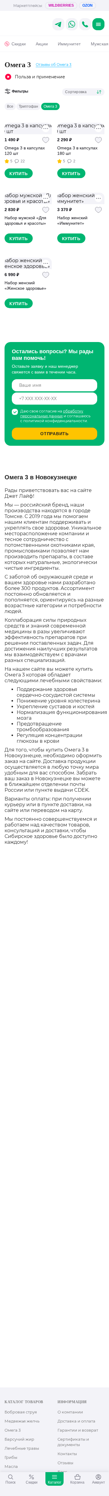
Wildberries (61, 5)
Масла (11, 1466)
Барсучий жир (19, 1439)
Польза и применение (40, 77)
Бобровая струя (21, 1412)
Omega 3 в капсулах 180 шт (77, 150)
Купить (18, 173)
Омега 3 (50, 106)
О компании (70, 1412)
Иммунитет (69, 43)
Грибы (11, 1457)
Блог (62, 1471)
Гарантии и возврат (78, 1430)
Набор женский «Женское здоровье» (25, 285)
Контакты (67, 1453)
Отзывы (65, 1462)
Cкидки (19, 43)
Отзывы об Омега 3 (53, 65)
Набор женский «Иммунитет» (72, 220)
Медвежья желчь (22, 1421)
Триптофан (28, 106)
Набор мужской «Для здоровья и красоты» (25, 220)
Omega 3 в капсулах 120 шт (25, 150)
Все (10, 106)
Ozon (87, 5)
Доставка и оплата (76, 1421)
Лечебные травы (22, 1448)
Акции (42, 43)
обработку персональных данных (51, 413)
